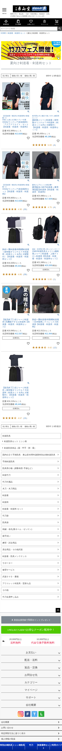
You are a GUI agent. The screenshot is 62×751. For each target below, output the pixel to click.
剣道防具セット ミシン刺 (15, 441)
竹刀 (31, 745)
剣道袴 (5, 502)
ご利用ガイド (56, 745)
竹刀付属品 (7, 482)
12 (55, 347)
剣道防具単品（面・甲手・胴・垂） (20, 448)
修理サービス (8, 570)
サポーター (7, 563)
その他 (5, 590)
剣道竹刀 (6, 475)
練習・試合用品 (9, 543)
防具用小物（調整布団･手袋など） (18, 468)
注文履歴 (18, 24)
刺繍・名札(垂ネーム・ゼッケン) (17, 529)
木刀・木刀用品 (9, 488)
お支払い (31, 652)
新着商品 (6, 24)
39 (25, 274)
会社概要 (31, 704)
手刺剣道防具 (8, 461)
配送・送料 (31, 660)
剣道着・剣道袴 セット (17, 33)
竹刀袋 (5, 515)
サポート (31, 697)
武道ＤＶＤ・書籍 (10, 576)
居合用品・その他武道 (12, 549)
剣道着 (5, 495)
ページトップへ (58, 610)
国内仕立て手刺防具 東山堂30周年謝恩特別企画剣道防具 (28, 455)
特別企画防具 (6, 745)
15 (25, 418)
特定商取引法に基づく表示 (13, 733)
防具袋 (5, 522)
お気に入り (31, 24)
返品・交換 (31, 667)
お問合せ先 (31, 675)
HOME (3, 33)
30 (25, 209)
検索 (59, 29)
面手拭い (6, 536)
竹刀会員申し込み (10, 597)
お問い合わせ (7, 728)
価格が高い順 (30, 76)
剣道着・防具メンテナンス (14, 556)
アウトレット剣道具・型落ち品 (16, 583)
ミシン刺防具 (19, 745)
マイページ (44, 24)
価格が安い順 (17, 76)
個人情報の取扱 (8, 739)
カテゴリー (31, 682)
